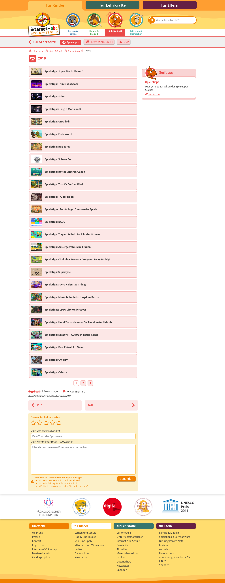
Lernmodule (124, 532)
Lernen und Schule (85, 532)
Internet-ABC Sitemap (44, 549)
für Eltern (169, 5)
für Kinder (55, 5)
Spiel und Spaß (83, 541)
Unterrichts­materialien (130, 537)
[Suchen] (152, 20)
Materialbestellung (127, 553)
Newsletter (81, 557)
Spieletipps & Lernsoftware (174, 537)
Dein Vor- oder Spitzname (45, 430)
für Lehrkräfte (112, 5)
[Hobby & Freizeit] (94, 20)
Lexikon (79, 549)
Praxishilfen (123, 545)
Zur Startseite (44, 41)
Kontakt (36, 541)
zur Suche (154, 94)
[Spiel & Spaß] (115, 20)
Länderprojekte (41, 557)
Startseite (38, 51)
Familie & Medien (169, 532)
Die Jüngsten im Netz (171, 541)
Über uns (37, 532)
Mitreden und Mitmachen (89, 545)
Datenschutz (82, 553)
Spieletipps (74, 51)
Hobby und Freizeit (85, 537)
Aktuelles (122, 549)
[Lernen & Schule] (73, 20)
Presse (36, 537)
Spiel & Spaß (55, 51)
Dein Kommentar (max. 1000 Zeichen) (52, 441)
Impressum (38, 545)
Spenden (122, 570)
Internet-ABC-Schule (128, 541)
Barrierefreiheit (41, 553)
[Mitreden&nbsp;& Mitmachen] (136, 20)
